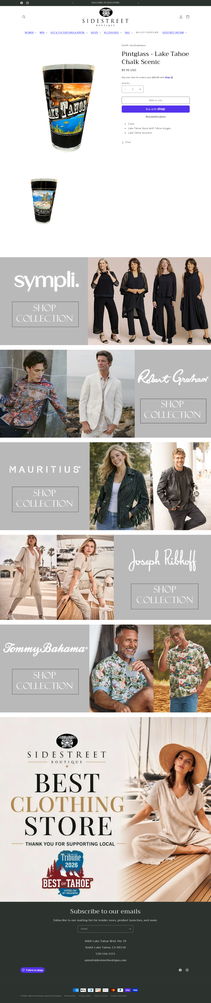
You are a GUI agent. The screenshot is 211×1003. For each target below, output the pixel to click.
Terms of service (101, 996)
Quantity (126, 83)
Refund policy (70, 996)
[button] (24, 16)
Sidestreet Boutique (36, 996)
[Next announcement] (138, 3)
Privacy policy (85, 996)
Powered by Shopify (53, 996)
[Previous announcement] (72, 3)
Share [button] (128, 142)
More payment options (156, 116)
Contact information (119, 996)
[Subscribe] (129, 929)
